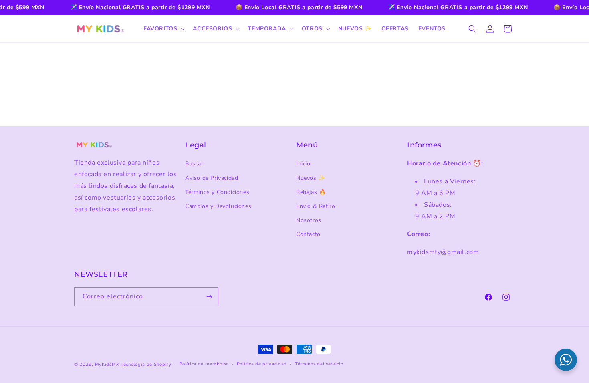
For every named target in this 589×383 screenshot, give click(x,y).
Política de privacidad (262, 364)
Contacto (308, 234)
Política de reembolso (204, 364)
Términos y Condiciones (217, 192)
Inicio (303, 163)
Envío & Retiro (315, 206)
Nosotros (308, 220)
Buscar (194, 163)
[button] (163, 28)
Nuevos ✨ (310, 178)
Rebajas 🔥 (311, 192)
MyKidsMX (107, 364)
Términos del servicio (319, 364)
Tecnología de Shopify (146, 364)
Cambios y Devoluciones (218, 206)
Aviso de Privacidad (211, 178)
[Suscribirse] (209, 296)
